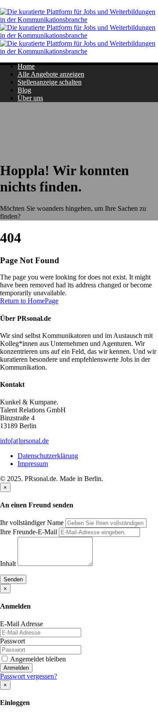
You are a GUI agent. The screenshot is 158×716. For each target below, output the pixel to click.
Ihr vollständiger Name (32, 522)
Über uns (30, 98)
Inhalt (8, 563)
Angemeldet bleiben (37, 659)
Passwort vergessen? (28, 676)
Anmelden (16, 668)
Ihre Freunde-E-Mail (28, 532)
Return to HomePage (29, 301)
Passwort (12, 641)
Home (26, 66)
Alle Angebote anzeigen (51, 74)
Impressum (33, 463)
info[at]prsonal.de (24, 440)
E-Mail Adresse (21, 624)
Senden (13, 579)
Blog (24, 90)
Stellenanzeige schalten (50, 82)
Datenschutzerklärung (48, 455)
